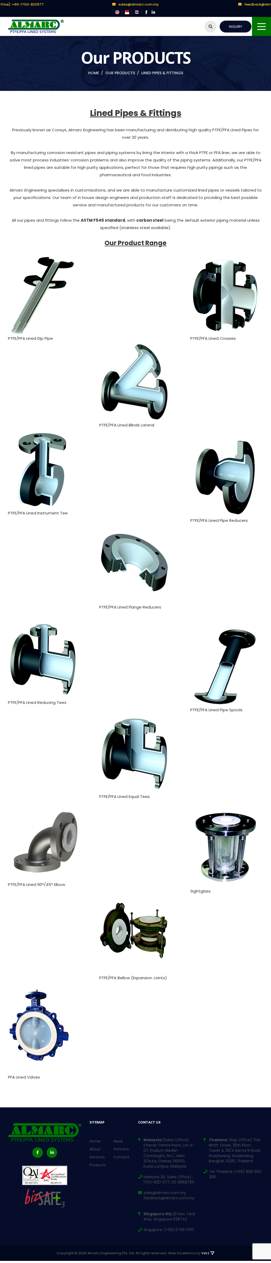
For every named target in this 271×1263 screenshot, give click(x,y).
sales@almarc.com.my (138, 4)
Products (97, 1165)
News (118, 1141)
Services (97, 1157)
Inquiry (235, 26)
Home (95, 1141)
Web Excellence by (188, 1253)
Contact (121, 1157)
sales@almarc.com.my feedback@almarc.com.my (169, 1195)
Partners (121, 1149)
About (95, 1149)
